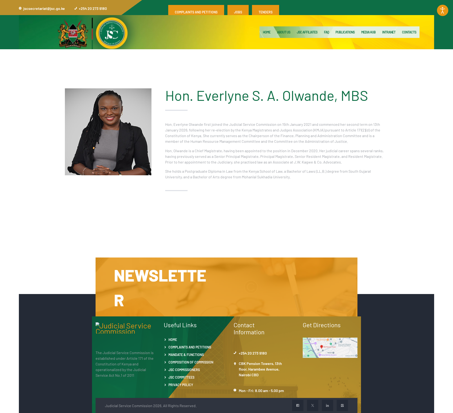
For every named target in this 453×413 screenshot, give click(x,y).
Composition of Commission (190, 362)
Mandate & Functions (186, 354)
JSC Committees (181, 377)
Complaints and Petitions (189, 347)
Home (172, 339)
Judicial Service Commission (128, 405)
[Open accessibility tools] (442, 10)
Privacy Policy (180, 385)
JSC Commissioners (184, 370)
